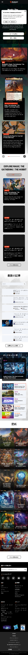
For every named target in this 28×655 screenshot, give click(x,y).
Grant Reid (17, 293)
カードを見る (13, 34)
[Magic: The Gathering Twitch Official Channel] (13, 578)
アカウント (18, 587)
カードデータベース (6, 617)
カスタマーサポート (14, 640)
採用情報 (17, 589)
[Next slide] (24, 156)
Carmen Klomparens (17, 309)
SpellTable (4, 620)
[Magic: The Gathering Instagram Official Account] (24, 578)
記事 (2, 585)
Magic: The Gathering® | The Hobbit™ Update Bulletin (14, 197)
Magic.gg (3, 610)
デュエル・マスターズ (20, 608)
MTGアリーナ (4, 608)
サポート (17, 591)
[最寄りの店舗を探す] (25, 569)
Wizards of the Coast (19, 302)
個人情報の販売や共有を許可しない (14, 644)
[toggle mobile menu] (2, 2)
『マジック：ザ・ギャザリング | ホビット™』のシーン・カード (14, 225)
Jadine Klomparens (24, 309)
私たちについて (19, 585)
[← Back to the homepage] (14, 2)
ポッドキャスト (5, 591)
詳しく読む (13, 38)
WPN (16, 593)
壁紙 (2, 593)
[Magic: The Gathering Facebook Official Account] (3, 578)
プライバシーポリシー (14, 638)
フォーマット (4, 587)
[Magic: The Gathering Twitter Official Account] (8, 578)
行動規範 (14, 635)
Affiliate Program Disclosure (19, 595)
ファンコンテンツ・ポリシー (14, 642)
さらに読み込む (14, 265)
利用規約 (14, 633)
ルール (3, 589)
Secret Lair (4, 619)
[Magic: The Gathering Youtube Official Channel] (19, 578)
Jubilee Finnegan (18, 332)
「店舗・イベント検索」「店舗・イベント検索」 (7, 613)
